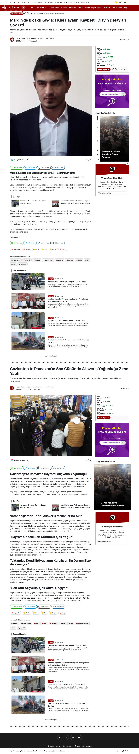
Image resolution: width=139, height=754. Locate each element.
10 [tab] (98, 159)
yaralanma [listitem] (22, 264)
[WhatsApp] (79, 737)
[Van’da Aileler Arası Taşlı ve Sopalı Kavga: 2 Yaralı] (30, 203)
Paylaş (127, 751)
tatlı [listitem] (13, 628)
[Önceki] (25, 13)
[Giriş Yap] (16, 12)
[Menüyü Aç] (23, 7)
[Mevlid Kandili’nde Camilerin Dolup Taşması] (112, 139)
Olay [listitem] (87, 260)
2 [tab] (97, 123)
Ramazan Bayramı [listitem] (82, 623)
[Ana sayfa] (32, 7)
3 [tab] (97, 127)
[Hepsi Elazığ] (11, 7)
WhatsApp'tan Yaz (104, 193)
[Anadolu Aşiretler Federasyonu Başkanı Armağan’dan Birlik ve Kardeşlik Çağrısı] (71, 203)
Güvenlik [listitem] (27, 260)
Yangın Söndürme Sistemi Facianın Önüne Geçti (66, 321)
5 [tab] (97, 136)
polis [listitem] (13, 264)
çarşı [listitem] (36, 623)
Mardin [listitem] (79, 260)
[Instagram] (72, 737)
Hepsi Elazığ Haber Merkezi (26, 38)
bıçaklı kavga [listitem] (15, 260)
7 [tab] (97, 145)
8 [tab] (97, 150)
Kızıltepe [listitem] (69, 260)
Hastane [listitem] (37, 260)
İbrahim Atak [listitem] (48, 260)
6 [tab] (97, 141)
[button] (11, 12)
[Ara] (6, 12)
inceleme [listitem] (59, 260)
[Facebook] (59, 737)
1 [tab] (97, 118)
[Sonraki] (28, 13)
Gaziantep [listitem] (53, 623)
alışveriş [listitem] (14, 623)
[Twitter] (66, 737)
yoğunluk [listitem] (21, 628)
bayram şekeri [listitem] (26, 623)
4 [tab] (97, 132)
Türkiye (50, 279)
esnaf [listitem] (44, 623)
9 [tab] (97, 155)
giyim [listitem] (63, 623)
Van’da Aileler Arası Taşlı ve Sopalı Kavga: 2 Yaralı (67, 282)
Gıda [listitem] (71, 623)
